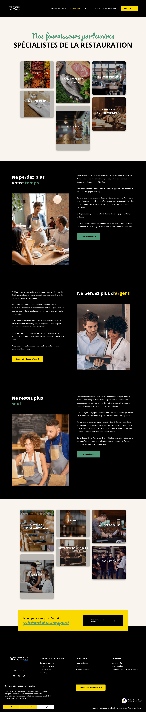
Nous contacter (82, 663)
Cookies (95, 708)
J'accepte (45, 707)
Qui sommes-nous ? (48, 663)
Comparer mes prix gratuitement (125, 669)
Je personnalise (28, 707)
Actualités (96, 8)
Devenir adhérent (119, 666)
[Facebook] (24, 676)
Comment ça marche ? (48, 666)
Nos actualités (45, 669)
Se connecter (129, 8)
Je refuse (11, 707)
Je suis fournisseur (83, 669)
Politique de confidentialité (126, 708)
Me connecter (117, 663)
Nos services (74, 8)
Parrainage (44, 672)
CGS (140, 708)
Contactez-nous (110, 8)
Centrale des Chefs (58, 8)
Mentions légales (107, 708)
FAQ (77, 666)
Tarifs (86, 8)
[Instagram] (19, 676)
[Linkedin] (14, 676)
